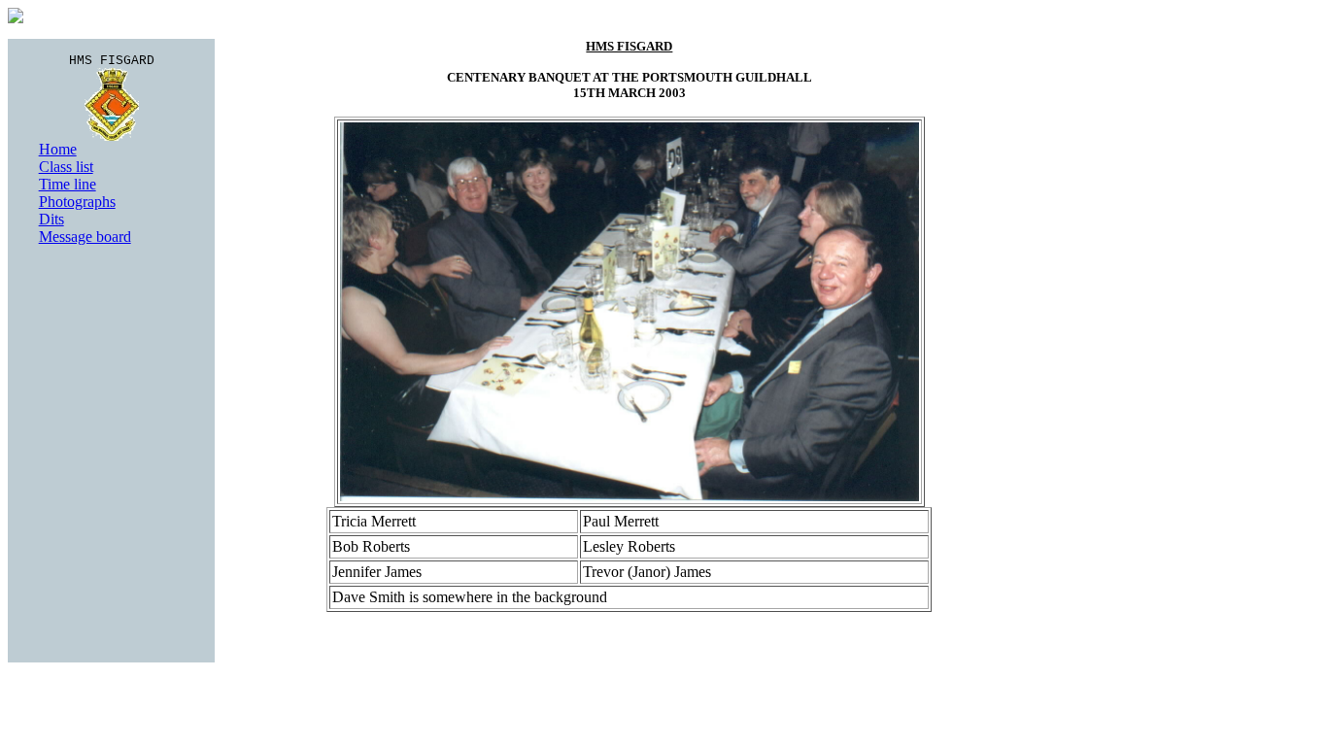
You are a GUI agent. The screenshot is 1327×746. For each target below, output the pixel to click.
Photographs (77, 201)
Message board (85, 236)
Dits (51, 219)
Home (58, 149)
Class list (66, 166)
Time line (67, 184)
